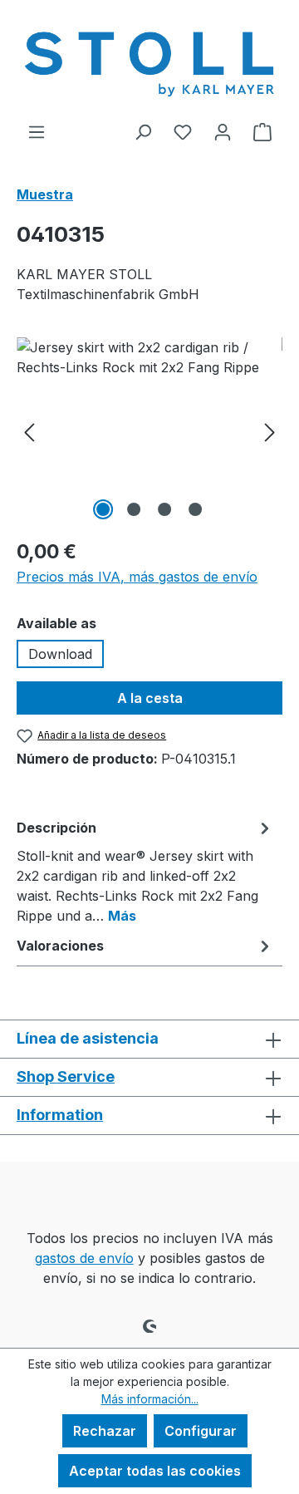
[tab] (145, 871)
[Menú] (36, 131)
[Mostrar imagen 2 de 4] (133, 509)
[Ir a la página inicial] (149, 60)
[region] (149, 430)
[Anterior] (29, 431)
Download (60, 654)
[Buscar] (143, 131)
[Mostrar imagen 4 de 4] (195, 509)
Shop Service (66, 1076)
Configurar (200, 1431)
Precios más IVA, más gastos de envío (137, 576)
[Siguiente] (269, 431)
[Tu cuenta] (223, 131)
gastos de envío (84, 1258)
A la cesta (150, 698)
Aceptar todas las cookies (155, 1470)
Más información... (150, 1399)
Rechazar (104, 1431)
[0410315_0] (149, 430)
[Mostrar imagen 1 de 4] (103, 509)
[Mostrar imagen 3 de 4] (164, 509)
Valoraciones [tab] (60, 945)
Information (60, 1114)
